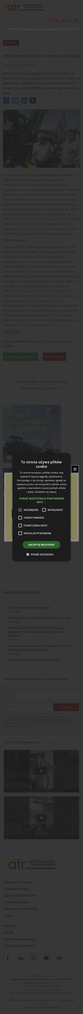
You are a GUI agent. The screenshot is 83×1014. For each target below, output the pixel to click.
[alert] (41, 507)
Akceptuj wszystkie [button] (41, 544)
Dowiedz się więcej (45, 491)
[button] (41, 500)
